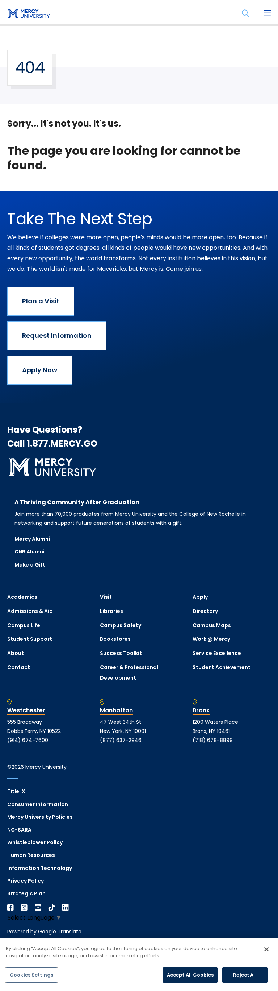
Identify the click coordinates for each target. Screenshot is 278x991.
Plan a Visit (40, 301)
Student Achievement (221, 667)
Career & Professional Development (129, 672)
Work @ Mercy (211, 639)
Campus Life (23, 625)
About (15, 653)
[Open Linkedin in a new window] (65, 907)
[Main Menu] (267, 13)
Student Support (29, 639)
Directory (205, 611)
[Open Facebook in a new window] (10, 907)
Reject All (244, 974)
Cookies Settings (31, 974)
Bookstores (115, 639)
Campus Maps (212, 625)
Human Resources (31, 855)
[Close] (266, 949)
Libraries (111, 611)
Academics (22, 597)
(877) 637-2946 (121, 740)
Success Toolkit (121, 653)
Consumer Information (37, 804)
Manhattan (116, 710)
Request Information (57, 335)
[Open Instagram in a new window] (24, 907)
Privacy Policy (25, 880)
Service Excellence (217, 653)
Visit (106, 597)
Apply (200, 597)
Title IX (16, 791)
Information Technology (39, 868)
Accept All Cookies (190, 974)
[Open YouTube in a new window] (38, 907)
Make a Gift (29, 564)
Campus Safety (120, 625)
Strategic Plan (26, 893)
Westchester (26, 710)
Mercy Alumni (32, 539)
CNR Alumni (29, 551)
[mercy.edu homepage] (29, 14)
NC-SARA (19, 829)
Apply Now (39, 369)
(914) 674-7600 (27, 740)
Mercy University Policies (40, 817)
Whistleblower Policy (35, 842)
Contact (18, 667)
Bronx (201, 710)
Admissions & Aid (30, 611)
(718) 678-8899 (213, 740)
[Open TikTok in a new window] (52, 907)
